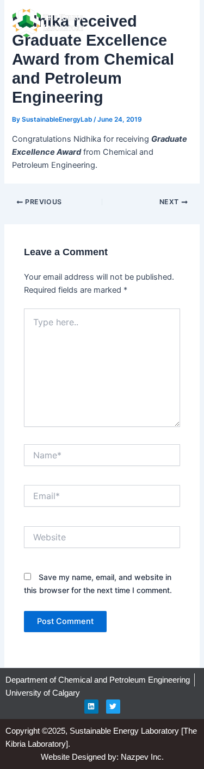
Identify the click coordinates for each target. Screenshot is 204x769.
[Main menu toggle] (179, 23)
